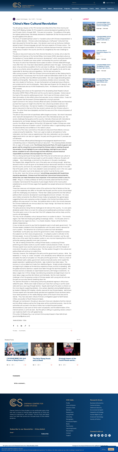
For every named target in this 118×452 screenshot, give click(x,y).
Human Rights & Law (96, 414)
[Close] (116, 449)
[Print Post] (29, 325)
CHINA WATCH (99, 56)
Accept (111, 449)
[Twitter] (98, 435)
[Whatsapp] (109, 435)
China (24, 320)
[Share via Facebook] (13, 325)
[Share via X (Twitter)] (17, 325)
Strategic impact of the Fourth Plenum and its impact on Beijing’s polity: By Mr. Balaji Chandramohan (68, 359)
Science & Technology (96, 417)
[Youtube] (106, 435)
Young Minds (69, 414)
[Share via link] (25, 325)
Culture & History (95, 405)
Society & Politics (17, 320)
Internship (69, 417)
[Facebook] (95, 435)
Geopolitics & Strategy (96, 412)
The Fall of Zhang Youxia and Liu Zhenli (41, 359)
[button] (50, 8)
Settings (104, 449)
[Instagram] (91, 435)
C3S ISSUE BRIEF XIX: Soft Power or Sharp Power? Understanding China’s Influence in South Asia (16, 359)
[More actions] (71, 19)
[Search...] (94, 2)
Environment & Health (96, 410)
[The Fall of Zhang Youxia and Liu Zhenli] (42, 349)
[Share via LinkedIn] (21, 325)
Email (11, 432)
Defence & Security (96, 407)
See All (78, 339)
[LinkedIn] (102, 435)
